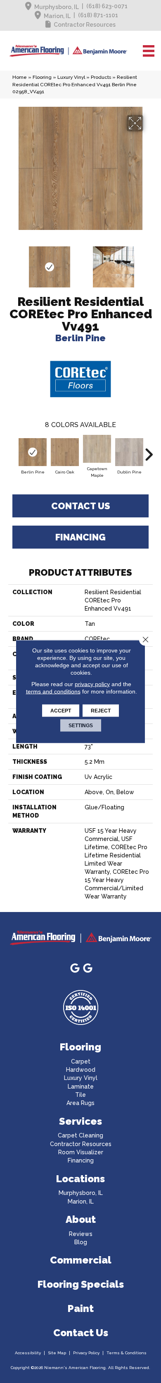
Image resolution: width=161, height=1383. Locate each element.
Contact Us (80, 506)
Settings (81, 725)
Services (80, 1121)
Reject (101, 711)
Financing (80, 537)
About (81, 1219)
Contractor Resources (85, 24)
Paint (81, 1308)
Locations (80, 1179)
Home (19, 77)
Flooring (42, 77)
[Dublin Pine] (129, 452)
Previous (12, 263)
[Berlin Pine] (33, 452)
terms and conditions (53, 691)
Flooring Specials (81, 1284)
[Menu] (148, 50)
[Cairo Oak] (65, 452)
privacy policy (92, 684)
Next (148, 263)
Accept (60, 711)
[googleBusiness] (75, 968)
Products (101, 77)
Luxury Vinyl (71, 77)
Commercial (80, 1260)
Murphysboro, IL (56, 7)
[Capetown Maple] (97, 449)
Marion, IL (57, 16)
